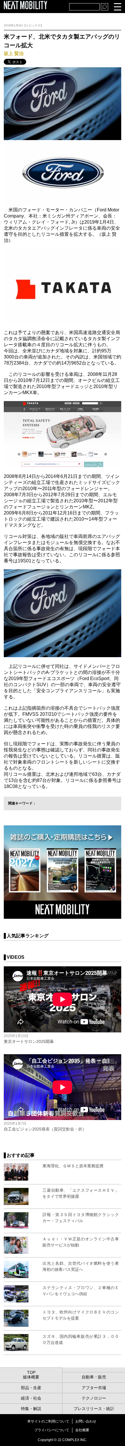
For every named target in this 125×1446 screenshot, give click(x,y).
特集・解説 (31, 1408)
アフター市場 (94, 1387)
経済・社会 (31, 1398)
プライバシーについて (51, 1430)
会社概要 (82, 1430)
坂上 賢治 (14, 53)
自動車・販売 (94, 1377)
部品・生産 (31, 1387)
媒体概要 (31, 1377)
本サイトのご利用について (48, 1421)
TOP (31, 1372)
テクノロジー (94, 1398)
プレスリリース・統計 (94, 1408)
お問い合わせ (85, 1421)
